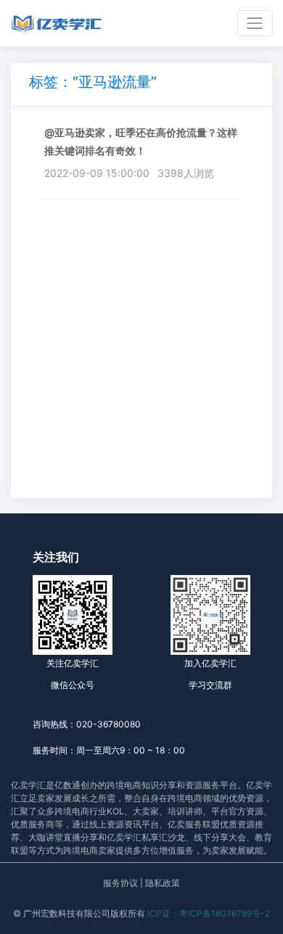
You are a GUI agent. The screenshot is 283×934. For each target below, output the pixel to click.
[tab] (93, 84)
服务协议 (120, 882)
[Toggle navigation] (255, 23)
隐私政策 (162, 882)
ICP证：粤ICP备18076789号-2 (208, 913)
